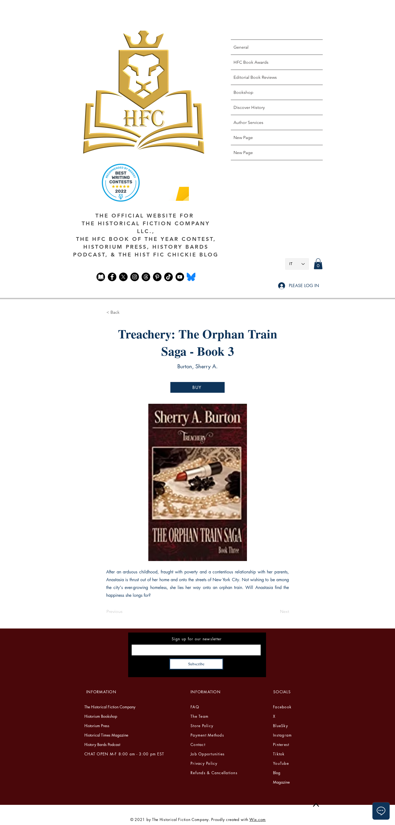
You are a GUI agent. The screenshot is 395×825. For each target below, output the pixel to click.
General (241, 47)
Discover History (249, 107)
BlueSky (280, 725)
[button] (318, 263)
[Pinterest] (157, 277)
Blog (276, 772)
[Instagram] (134, 277)
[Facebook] (112, 277)
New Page (243, 137)
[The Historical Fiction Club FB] (100, 277)
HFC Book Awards (251, 62)
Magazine (281, 782)
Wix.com (257, 819)
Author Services (248, 122)
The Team (200, 716)
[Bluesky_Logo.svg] (191, 277)
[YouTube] (179, 277)
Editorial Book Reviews (255, 77)
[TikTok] (168, 277)
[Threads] (146, 277)
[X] (123, 277)
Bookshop (243, 92)
